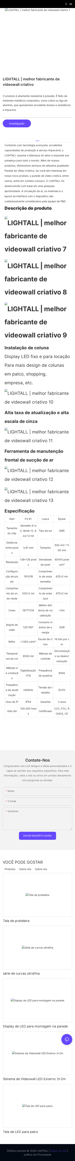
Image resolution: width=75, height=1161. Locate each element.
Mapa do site (58, 1150)
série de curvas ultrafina (21, 973)
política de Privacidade (37, 1154)
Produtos (10, 869)
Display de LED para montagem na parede (35, 1026)
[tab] (37, 139)
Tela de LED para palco (20, 1132)
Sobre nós (41, 869)
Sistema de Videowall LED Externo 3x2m (34, 1079)
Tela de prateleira (16, 921)
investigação (16, 123)
